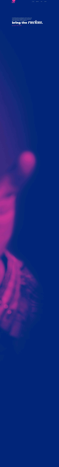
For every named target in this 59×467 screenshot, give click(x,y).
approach (37, 1)
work (41, 1)
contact (45, 1)
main (33, 1)
